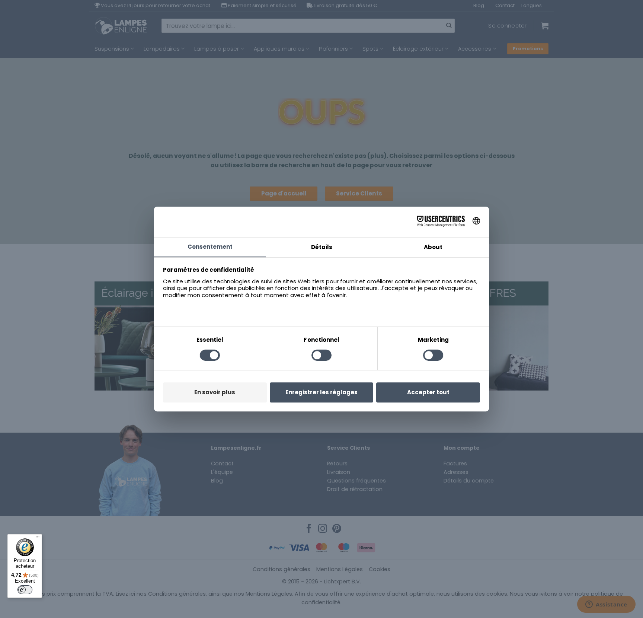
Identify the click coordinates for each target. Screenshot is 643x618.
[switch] (24, 589)
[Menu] (37, 538)
